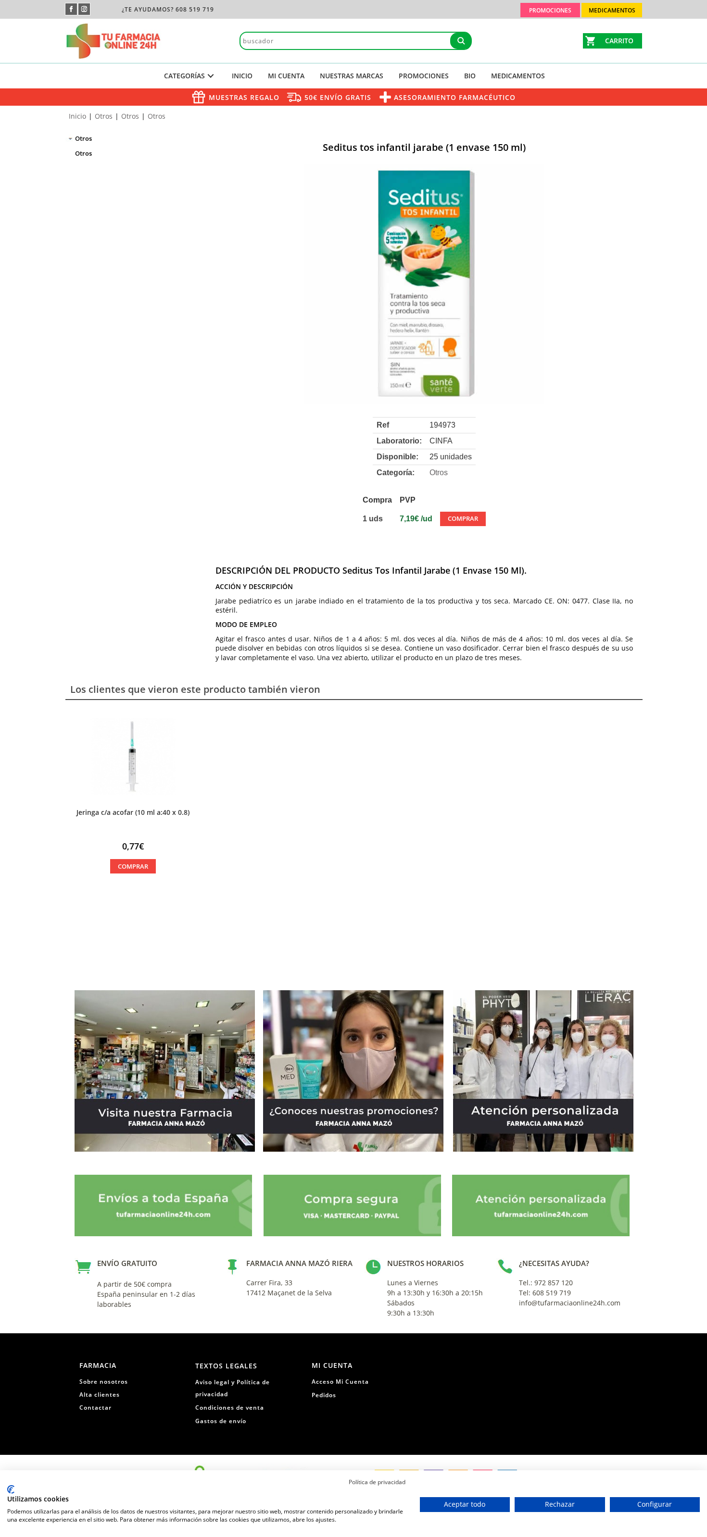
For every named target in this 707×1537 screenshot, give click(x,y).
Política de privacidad (377, 1482)
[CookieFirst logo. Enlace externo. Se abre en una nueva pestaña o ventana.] (10, 1489)
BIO (470, 75)
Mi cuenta (286, 75)
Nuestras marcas (351, 75)
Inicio (242, 75)
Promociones (424, 75)
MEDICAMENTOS (518, 75)
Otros (104, 116)
